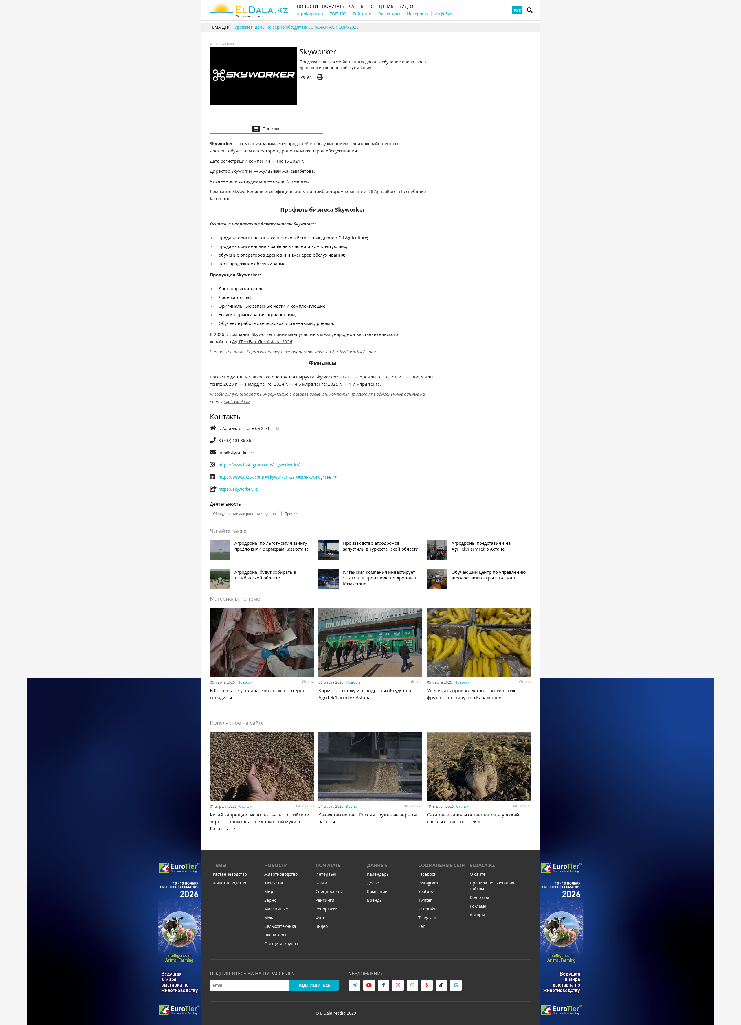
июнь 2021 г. (290, 161)
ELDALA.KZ (482, 865)
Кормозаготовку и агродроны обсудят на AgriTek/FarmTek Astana (311, 351)
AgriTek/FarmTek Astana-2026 (262, 341)
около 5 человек (290, 181)
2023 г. (230, 384)
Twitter (425, 900)
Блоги (321, 883)
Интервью (326, 874)
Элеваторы (275, 935)
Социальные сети (441, 865)
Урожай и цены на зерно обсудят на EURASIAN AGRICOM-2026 (296, 27)
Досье (373, 883)
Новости (245, 682)
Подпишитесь (314, 985)
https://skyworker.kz (238, 489)
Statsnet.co (260, 377)
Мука (269, 917)
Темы (220, 865)
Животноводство (229, 883)
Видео (322, 926)
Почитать (328, 865)
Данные (377, 865)
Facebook (427, 874)
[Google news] (456, 985)
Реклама (478, 906)
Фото (320, 917)
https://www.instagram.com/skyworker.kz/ (259, 465)
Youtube (426, 891)
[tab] (266, 128)
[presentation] (266, 128)
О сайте (477, 874)
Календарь (378, 874)
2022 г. (398, 377)
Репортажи (327, 909)
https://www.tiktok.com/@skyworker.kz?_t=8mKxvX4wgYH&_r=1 (279, 477)
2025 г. (335, 384)
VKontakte (428, 909)
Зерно (351, 806)
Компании (222, 44)
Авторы (477, 914)
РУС (517, 10)
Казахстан (274, 883)
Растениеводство (230, 874)
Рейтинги (325, 900)
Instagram (428, 883)
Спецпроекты (329, 891)
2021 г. (346, 377)
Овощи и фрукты (281, 943)
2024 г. (281, 384)
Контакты (479, 897)
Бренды (375, 900)
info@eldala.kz (237, 401)
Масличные (276, 909)
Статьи (245, 806)
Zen (421, 926)
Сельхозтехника (280, 926)
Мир (268, 891)
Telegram (427, 917)
